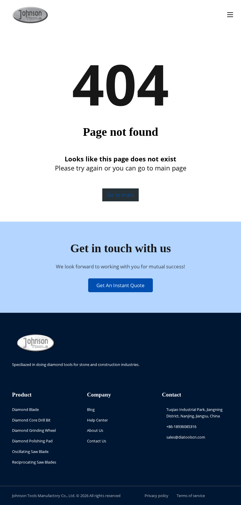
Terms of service (191, 495)
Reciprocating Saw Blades (34, 462)
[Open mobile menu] (230, 14)
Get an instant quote (120, 285)
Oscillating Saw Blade (30, 451)
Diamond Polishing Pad (32, 441)
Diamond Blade (25, 409)
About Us (95, 430)
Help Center (97, 420)
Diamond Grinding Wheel (34, 430)
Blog (91, 409)
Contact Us (96, 441)
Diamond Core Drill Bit (31, 420)
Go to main (120, 194)
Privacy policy (156, 495)
